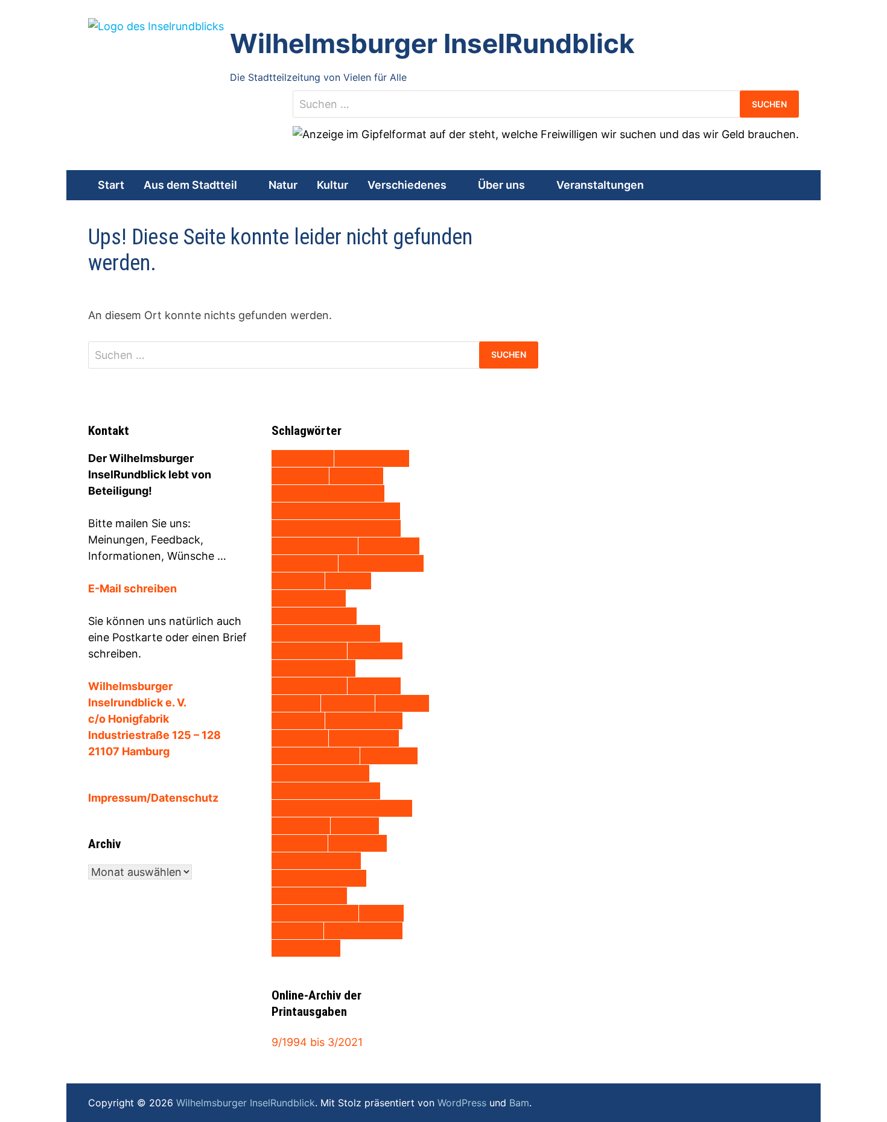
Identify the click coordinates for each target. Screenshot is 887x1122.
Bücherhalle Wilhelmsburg (336, 510)
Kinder (375, 650)
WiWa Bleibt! (363, 930)
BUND (356, 475)
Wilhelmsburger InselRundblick (432, 43)
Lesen (348, 703)
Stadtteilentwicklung (326, 790)
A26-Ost (303, 458)
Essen (298, 580)
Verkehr (357, 843)
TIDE (355, 825)
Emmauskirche (381, 563)
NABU (298, 720)
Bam (519, 1103)
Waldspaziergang (319, 878)
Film (348, 580)
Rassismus (364, 738)
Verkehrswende (316, 860)
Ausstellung (371, 458)
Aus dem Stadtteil (190, 185)
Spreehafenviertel (320, 773)
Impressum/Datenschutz (153, 797)
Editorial (388, 545)
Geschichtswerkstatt (326, 633)
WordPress (461, 1103)
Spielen (389, 755)
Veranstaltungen (600, 185)
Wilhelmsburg (315, 913)
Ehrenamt (305, 563)
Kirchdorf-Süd (313, 668)
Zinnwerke (306, 947)
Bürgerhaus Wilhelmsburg (336, 528)
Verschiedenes (407, 185)
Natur (283, 185)
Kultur (332, 185)
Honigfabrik (309, 650)
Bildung (300, 475)
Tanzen (301, 825)
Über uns (501, 185)
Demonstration (315, 545)
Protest (300, 738)
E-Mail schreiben (132, 588)
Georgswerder (314, 615)
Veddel (300, 843)
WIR (381, 913)
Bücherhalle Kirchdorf (328, 493)
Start (111, 185)
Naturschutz (363, 720)
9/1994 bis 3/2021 (317, 1042)
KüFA (296, 703)
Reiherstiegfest (316, 755)
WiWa (297, 930)
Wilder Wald (309, 895)
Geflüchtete (309, 598)
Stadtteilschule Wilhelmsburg (342, 808)
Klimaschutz (309, 685)
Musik (402, 703)
